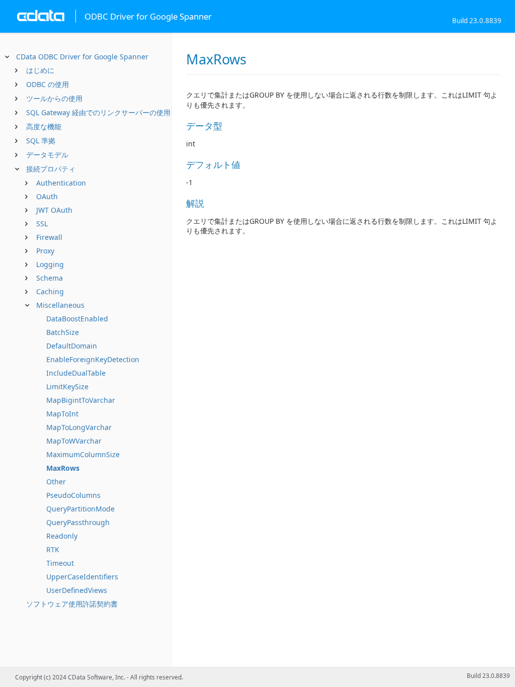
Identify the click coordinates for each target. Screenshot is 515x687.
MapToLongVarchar (79, 427)
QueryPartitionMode (80, 508)
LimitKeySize (67, 386)
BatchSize (62, 332)
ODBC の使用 (47, 84)
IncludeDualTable (76, 373)
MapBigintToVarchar (80, 400)
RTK (52, 549)
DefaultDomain (71, 346)
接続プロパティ (50, 169)
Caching (50, 291)
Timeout (60, 563)
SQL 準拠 (40, 140)
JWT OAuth (54, 210)
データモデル (47, 154)
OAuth (47, 196)
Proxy (45, 250)
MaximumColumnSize (83, 454)
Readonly (61, 536)
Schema (49, 278)
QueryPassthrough (78, 522)
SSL (42, 223)
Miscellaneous (60, 305)
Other (56, 481)
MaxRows (62, 468)
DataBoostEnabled (77, 318)
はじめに (40, 70)
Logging (50, 264)
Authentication (61, 183)
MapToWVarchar (74, 441)
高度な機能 (43, 126)
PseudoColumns (73, 495)
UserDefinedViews (76, 590)
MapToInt (62, 413)
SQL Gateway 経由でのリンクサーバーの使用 (98, 112)
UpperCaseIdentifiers (82, 576)
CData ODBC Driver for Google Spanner (82, 56)
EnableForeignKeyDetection (92, 359)
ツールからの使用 (54, 98)
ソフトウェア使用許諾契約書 (72, 604)
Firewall (49, 237)
